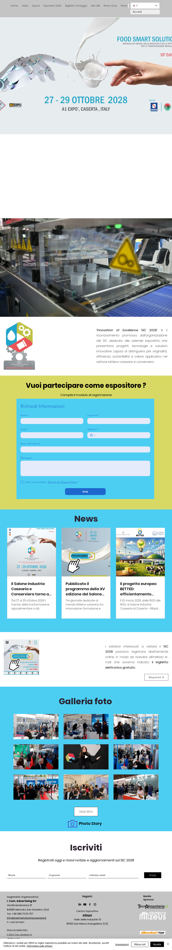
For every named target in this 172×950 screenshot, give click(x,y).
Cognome (93, 415)
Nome (24, 415)
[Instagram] (95, 904)
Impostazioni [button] (122, 944)
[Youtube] (85, 904)
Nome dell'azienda (30, 443)
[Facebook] (90, 904)
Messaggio (26, 457)
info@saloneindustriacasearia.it (26, 918)
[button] (124, 6)
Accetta (157, 944)
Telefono (92, 429)
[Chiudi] (168, 944)
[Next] (161, 206)
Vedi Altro (86, 811)
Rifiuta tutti (139, 944)
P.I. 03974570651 (15, 922)
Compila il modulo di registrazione (86, 395)
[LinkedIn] (79, 904)
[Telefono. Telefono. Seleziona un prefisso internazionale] (92, 435)
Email (24, 429)
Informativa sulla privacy (39, 945)
